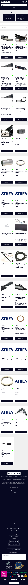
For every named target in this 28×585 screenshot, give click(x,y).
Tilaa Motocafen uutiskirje (14, 552)
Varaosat (6, 12)
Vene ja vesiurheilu (14, 498)
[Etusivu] (11, 2)
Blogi (14, 523)
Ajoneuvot (14, 507)
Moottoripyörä (14, 490)
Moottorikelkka (14, 492)
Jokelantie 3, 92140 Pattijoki (15, 528)
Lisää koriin (7, 57)
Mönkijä (14, 496)
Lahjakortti (14, 509)
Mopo (1, 12)
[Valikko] (14, 8)
